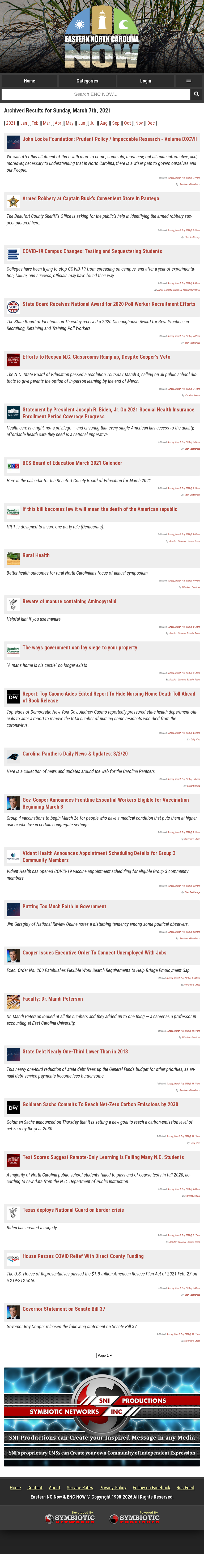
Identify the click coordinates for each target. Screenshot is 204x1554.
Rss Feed (185, 1487)
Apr (58, 123)
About (54, 1487)
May (70, 123)
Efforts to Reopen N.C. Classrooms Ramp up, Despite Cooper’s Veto (96, 357)
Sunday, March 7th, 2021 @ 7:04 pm (184, 534)
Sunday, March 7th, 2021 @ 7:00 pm (184, 580)
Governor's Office (192, 839)
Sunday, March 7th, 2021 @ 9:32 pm (184, 336)
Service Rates (80, 1487)
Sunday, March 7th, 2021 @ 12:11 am (183, 1334)
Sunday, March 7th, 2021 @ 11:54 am (183, 1031)
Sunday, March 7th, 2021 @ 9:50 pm (184, 177)
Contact (34, 1487)
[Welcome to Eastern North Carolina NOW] (102, 36)
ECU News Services (191, 587)
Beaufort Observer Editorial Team (184, 541)
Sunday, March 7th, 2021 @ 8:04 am (184, 1288)
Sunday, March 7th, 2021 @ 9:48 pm (184, 230)
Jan (23, 123)
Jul (93, 123)
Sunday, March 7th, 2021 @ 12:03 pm (183, 978)
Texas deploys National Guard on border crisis (73, 1210)
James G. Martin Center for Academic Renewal (178, 290)
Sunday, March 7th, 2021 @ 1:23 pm (184, 932)
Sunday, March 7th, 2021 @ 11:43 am (183, 1083)
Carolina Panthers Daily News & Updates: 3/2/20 (75, 753)
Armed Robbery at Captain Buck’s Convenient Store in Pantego (91, 198)
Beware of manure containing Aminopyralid (69, 601)
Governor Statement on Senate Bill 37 (64, 1309)
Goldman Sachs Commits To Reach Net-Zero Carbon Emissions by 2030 (100, 1104)
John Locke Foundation (190, 184)
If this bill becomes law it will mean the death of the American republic (100, 509)
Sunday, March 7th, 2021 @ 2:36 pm (184, 779)
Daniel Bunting (193, 785)
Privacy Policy (113, 1487)
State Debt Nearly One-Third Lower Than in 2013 (75, 1051)
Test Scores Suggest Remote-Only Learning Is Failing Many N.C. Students (103, 1157)
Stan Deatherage (192, 237)
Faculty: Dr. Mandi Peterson (53, 999)
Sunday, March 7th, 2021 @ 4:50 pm (184, 733)
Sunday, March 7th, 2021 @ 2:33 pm (184, 832)
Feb (35, 123)
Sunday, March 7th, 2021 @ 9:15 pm (184, 389)
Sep (116, 123)
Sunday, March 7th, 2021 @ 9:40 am (184, 1189)
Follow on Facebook (151, 1487)
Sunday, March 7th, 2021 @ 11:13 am (183, 1136)
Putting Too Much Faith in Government (64, 906)
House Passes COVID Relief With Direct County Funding (83, 1256)
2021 (11, 123)
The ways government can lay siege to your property (80, 647)
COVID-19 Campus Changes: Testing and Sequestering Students (92, 251)
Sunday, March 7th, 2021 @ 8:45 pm (184, 442)
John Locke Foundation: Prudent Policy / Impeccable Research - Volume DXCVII (110, 139)
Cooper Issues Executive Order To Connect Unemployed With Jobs (95, 952)
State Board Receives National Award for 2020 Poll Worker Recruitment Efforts (109, 304)
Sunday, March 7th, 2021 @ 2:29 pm (184, 885)
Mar (46, 123)
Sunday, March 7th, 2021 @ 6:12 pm (184, 627)
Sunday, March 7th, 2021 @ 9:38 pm (184, 283)
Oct (127, 123)
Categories (87, 81)
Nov (139, 123)
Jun (81, 123)
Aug (104, 123)
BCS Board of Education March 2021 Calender (72, 463)
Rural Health (36, 555)
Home (29, 81)
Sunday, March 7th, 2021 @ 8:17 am (184, 1235)
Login (145, 81)
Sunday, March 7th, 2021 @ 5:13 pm (184, 673)
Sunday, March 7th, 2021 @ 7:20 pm (184, 488)
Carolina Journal (192, 395)
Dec (151, 123)
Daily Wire (195, 739)
